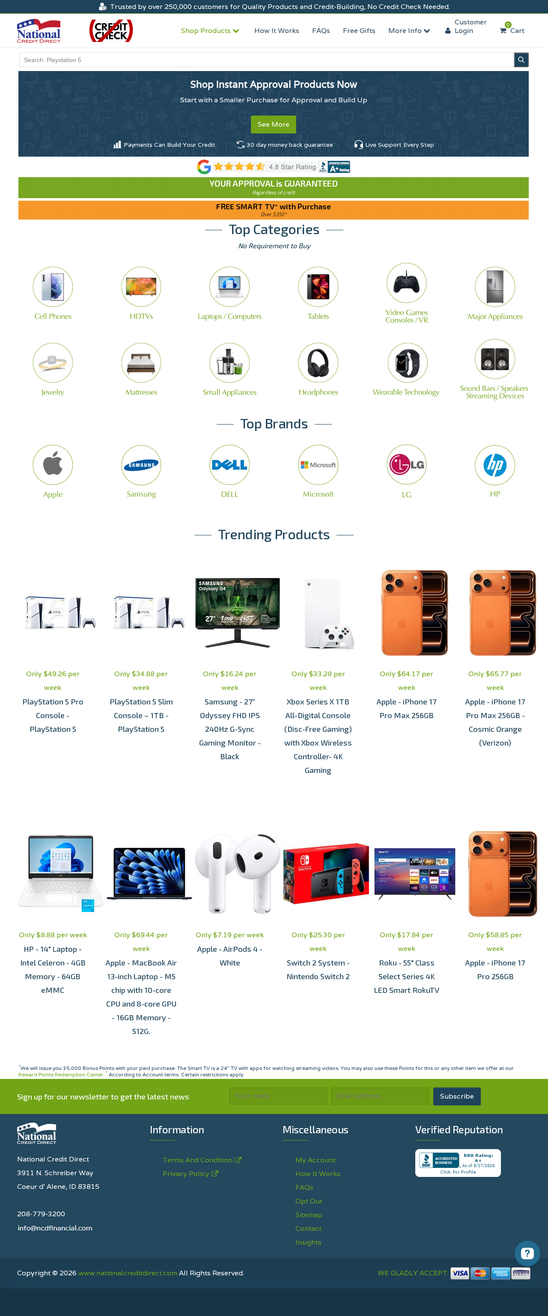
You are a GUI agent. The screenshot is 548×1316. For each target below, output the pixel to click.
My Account (315, 1160)
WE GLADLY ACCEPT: (414, 1272)
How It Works (276, 30)
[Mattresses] (141, 369)
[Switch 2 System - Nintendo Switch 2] (318, 874)
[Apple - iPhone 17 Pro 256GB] (495, 874)
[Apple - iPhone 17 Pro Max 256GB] (407, 612)
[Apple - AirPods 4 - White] (229, 874)
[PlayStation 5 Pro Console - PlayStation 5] (53, 612)
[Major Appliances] (495, 292)
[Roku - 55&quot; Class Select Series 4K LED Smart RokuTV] (407, 874)
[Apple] (53, 471)
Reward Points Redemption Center (60, 1074)
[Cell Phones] (53, 292)
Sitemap (308, 1214)
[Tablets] (318, 292)
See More (273, 124)
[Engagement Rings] (53, 369)
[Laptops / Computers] (229, 292)
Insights (308, 1242)
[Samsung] (141, 471)
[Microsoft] (318, 471)
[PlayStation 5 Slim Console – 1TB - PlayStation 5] (141, 612)
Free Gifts (359, 30)
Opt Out (308, 1201)
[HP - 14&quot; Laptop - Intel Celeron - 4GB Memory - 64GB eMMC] (53, 874)
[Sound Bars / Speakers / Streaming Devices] (495, 369)
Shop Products (206, 30)
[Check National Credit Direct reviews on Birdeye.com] (273, 166)
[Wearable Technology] (407, 369)
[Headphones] (318, 369)
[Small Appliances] (229, 369)
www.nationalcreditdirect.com (127, 1272)
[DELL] (229, 471)
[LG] (407, 471)
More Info (405, 30)
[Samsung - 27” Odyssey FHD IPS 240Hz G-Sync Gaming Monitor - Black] (229, 612)
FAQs (321, 30)
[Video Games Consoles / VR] (407, 292)
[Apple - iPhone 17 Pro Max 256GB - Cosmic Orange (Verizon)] (495, 612)
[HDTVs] (141, 292)
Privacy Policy (351, 1299)
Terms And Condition (197, 1160)
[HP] (495, 471)
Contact (308, 1228)
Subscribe (457, 1096)
